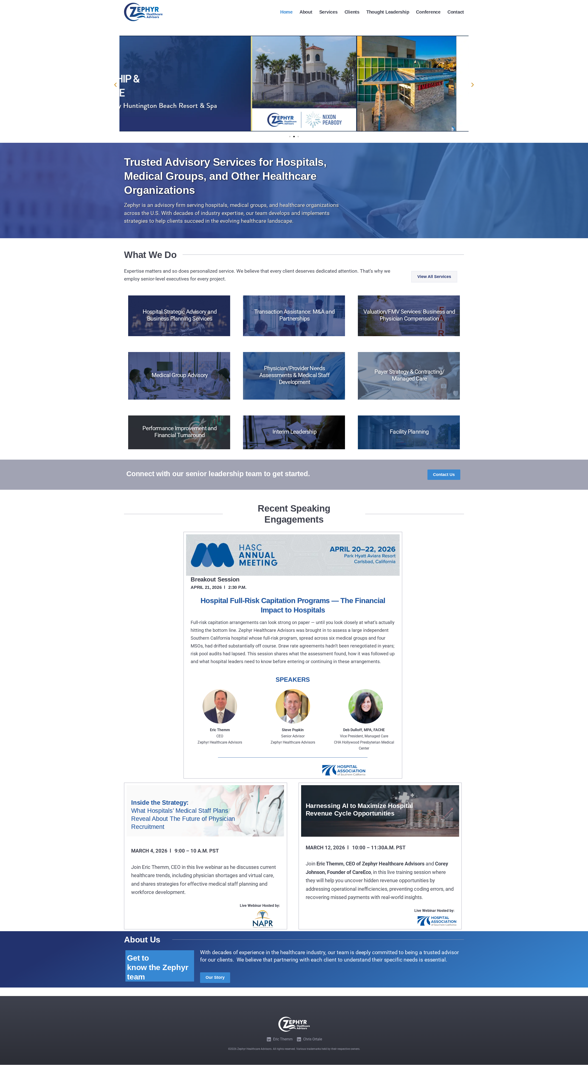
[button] (115, 84)
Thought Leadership (387, 11)
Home (286, 11)
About (306, 11)
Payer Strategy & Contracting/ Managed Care (409, 375)
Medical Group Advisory (180, 375)
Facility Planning (409, 431)
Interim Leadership (294, 431)
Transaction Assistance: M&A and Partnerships (294, 315)
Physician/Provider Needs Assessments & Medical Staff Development (294, 375)
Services (328, 11)
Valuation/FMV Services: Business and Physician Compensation (409, 315)
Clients (352, 11)
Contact (455, 11)
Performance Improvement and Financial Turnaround (179, 431)
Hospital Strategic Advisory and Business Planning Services (180, 315)
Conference (428, 11)
